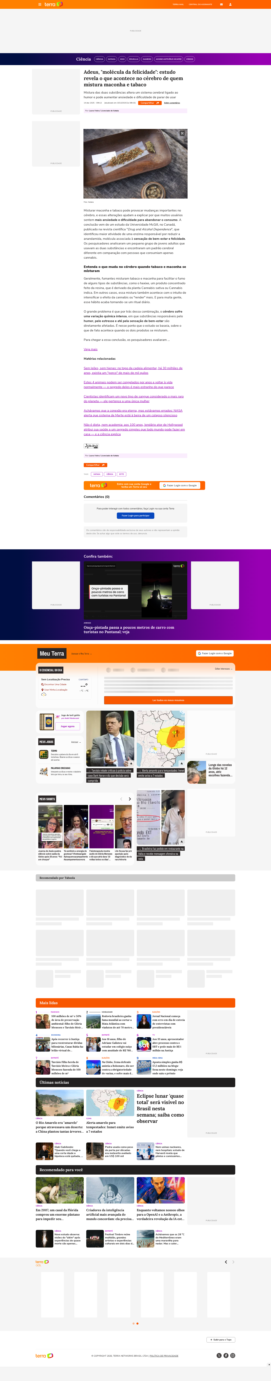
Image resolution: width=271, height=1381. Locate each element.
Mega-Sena (157, 1058)
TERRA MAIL (178, 4)
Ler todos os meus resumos (168, 700)
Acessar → (76, 741)
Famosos (55, 1012)
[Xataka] (91, 446)
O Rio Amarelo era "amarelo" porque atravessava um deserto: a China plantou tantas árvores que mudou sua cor (59, 1127)
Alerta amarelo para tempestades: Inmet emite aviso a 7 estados (110, 1127)
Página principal (54, 4)
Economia (56, 1035)
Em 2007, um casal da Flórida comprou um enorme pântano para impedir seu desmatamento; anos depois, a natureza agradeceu (58, 1214)
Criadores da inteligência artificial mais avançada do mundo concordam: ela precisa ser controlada (108, 1214)
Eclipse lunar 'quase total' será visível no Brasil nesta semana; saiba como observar (160, 1108)
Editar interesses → (224, 668)
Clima (88, 1118)
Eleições (156, 1012)
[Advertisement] (211, 1151)
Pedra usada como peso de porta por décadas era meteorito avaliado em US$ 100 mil (119, 1152)
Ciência (109, 474)
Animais (87, 623)
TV (153, 1035)
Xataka (96, 474)
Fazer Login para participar (135, 515)
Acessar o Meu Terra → (82, 653)
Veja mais (91, 349)
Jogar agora (67, 726)
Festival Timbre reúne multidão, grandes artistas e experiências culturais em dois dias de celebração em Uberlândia (119, 1239)
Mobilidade (107, 1012)
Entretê (105, 1035)
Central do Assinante (200, 4)
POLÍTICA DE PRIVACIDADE (164, 1355)
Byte (121, 474)
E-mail (221, 4)
